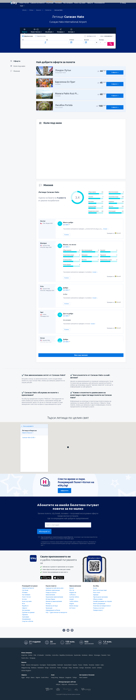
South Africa (44, 677)
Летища (48, 603)
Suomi (94, 668)
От (23, 39)
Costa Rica (55, 655)
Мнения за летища (52, 606)
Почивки (58, 3)
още (21, 6)
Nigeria (38, 677)
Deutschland (68, 665)
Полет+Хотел (24, 3)
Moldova (33, 668)
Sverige (81, 668)
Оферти (90, 3)
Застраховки (26, 610)
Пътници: (101, 39)
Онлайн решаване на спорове (102, 601)
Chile (34, 655)
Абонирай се (44, 531)
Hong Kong (54, 677)
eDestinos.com (72, 684)
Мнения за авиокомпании (54, 601)
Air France (72, 608)
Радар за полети (51, 592)
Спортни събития (27, 621)
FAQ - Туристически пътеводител (56, 612)
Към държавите (28, 426)
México (91, 655)
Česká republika (51, 665)
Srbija (70, 668)
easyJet (71, 599)
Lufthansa (72, 595)
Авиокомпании (50, 595)
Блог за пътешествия (100, 590)
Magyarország (25, 668)
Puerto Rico (24, 658)
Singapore (68, 677)
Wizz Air (71, 590)
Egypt (23, 677)
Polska (59, 668)
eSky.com (64, 684)
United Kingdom (26, 670)
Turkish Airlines (73, 601)
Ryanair (71, 588)
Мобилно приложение (53, 590)
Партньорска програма (100, 597)
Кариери (95, 595)
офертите (64, 491)
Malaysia (61, 677)
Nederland (40, 668)
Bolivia (30, 655)
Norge (47, 668)
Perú (108, 655)
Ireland (97, 665)
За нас (95, 588)
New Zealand (83, 677)
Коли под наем (79, 3)
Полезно (66, 234)
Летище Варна (50, 599)
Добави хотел (91, 36)
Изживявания (99, 3)
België (23, 665)
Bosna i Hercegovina (32, 665)
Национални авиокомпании (54, 597)
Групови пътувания (28, 612)
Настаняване (68, 3)
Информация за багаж (53, 610)
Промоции (49, 608)
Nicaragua (97, 655)
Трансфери (25, 617)
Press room (96, 592)
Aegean (71, 603)
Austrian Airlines (74, 597)
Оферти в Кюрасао (27, 433)
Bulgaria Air (72, 592)
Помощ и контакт (98, 608)
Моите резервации (99, 603)
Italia (102, 665)
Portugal (64, 668)
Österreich (53, 668)
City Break (49, 3)
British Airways (73, 606)
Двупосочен (28, 36)
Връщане (86, 39)
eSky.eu (58, 684)
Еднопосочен (41, 36)
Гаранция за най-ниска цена (54, 588)
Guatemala (77, 655)
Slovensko (88, 668)
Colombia (48, 655)
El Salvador (40, 655)
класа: (102, 36)
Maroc (33, 677)
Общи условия (97, 599)
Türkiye (74, 677)
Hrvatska (91, 665)
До (47, 39)
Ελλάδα (85, 665)
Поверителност (98, 610)
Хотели (24, 599)
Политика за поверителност (102, 606)
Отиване (71, 39)
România (75, 668)
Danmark (60, 665)
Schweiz (99, 668)
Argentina (24, 655)
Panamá (103, 655)
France (80, 665)
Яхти (23, 603)
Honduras (85, 655)
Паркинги (25, 614)
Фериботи (25, 606)
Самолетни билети (38, 3)
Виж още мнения (81, 355)
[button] (68, 447)
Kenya (28, 677)
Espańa (75, 665)
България (43, 665)
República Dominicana (66, 655)
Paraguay (32, 658)
